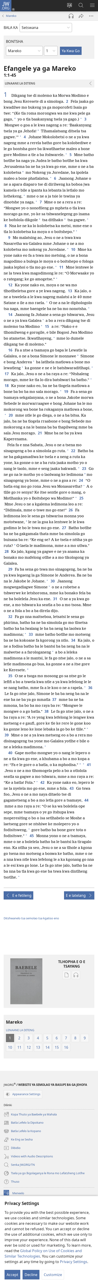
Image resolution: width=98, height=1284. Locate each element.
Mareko (11, 16)
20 (11, 415)
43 (72, 788)
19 (66, 391)
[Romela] (81, 16)
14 (10, 314)
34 (73, 640)
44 (86, 800)
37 (54, 699)
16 (10, 350)
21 (40, 433)
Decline (31, 1274)
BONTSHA (14, 41)
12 (10, 285)
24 (81, 480)
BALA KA (11, 27)
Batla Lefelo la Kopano (22, 1131)
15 (47, 326)
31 (55, 599)
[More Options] (91, 16)
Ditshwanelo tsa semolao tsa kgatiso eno (31, 918)
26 (71, 510)
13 (70, 291)
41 (89, 764)
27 (64, 528)
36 (90, 687)
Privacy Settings (73, 1261)
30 (53, 581)
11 (61, 267)
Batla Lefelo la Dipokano (24, 1122)
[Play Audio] (71, 16)
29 (10, 569)
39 (7, 735)
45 (32, 836)
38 (46, 711)
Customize (53, 1274)
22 (73, 451)
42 (42, 782)
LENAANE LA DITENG (20, 1030)
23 (84, 468)
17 (7, 374)
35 (10, 676)
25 (81, 498)
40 (10, 753)
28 (7, 551)
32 (10, 616)
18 (7, 385)
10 (73, 249)
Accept (12, 1274)
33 (31, 634)
